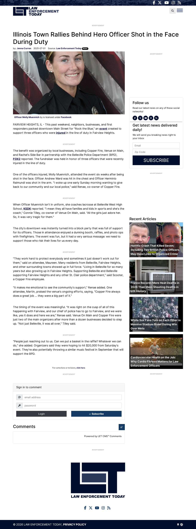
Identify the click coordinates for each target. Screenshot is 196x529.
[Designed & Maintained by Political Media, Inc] (178, 524)
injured (60, 132)
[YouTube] (166, 2)
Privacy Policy (74, 524)
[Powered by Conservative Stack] (181, 524)
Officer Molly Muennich (26, 117)
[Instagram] (173, 2)
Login (41, 413)
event (103, 128)
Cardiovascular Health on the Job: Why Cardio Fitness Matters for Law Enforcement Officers (154, 361)
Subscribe (96, 413)
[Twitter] (160, 2)
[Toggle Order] (122, 427)
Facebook (66, 117)
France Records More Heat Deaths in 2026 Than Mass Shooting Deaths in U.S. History (155, 287)
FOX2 (16, 159)
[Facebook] (154, 2)
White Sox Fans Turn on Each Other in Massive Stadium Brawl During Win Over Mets (156, 324)
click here (80, 368)
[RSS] (179, 2)
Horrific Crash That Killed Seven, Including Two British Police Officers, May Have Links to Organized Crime (155, 250)
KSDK (27, 208)
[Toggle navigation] (180, 10)
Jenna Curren (24, 48)
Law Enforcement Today (36, 11)
